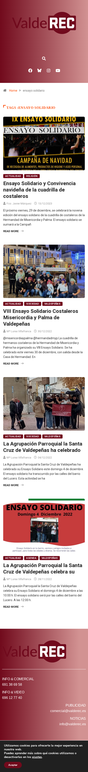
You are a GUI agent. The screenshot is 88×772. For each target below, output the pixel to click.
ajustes (37, 757)
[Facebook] (30, 70)
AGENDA (31, 558)
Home (13, 90)
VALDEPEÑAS (52, 303)
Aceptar (13, 765)
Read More (11, 231)
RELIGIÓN (32, 176)
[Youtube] (58, 70)
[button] (44, 58)
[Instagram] (49, 70)
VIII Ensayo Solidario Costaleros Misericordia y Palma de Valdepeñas (40, 317)
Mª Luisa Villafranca (19, 331)
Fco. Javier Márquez (19, 203)
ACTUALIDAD (13, 176)
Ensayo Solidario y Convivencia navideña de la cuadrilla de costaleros (39, 189)
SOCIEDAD (32, 303)
